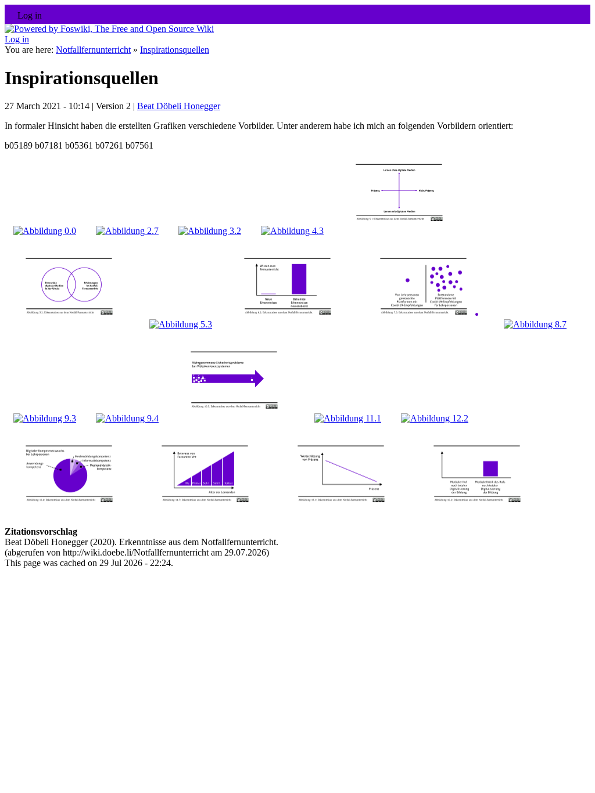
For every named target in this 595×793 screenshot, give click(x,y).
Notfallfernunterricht (93, 50)
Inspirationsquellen (174, 50)
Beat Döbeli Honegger (178, 106)
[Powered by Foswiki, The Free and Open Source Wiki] (109, 29)
